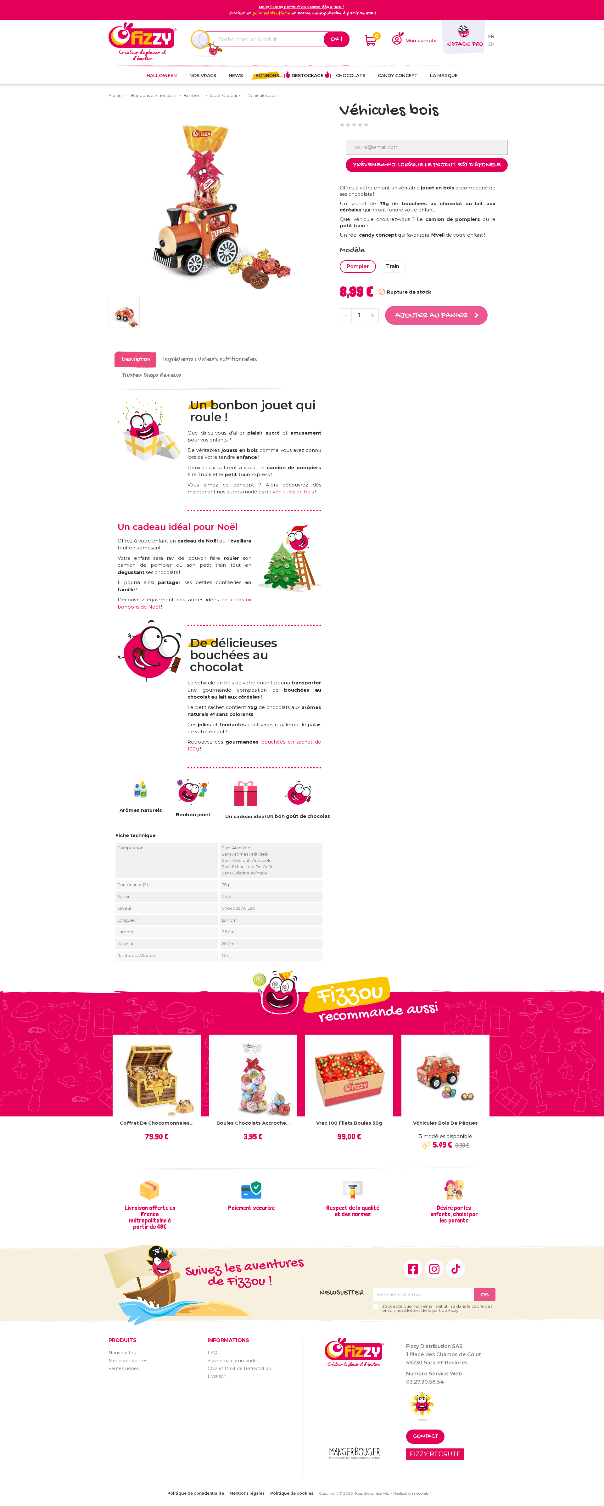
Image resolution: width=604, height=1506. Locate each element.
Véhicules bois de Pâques (445, 1123)
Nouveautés (122, 1353)
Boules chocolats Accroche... (253, 1123)
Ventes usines (124, 1368)
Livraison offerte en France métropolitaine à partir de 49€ (150, 1217)
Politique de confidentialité (195, 1493)
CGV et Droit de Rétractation (239, 1368)
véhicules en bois (293, 492)
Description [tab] (135, 359)
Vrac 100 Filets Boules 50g (349, 1123)
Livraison (217, 1376)
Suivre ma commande (232, 1360)
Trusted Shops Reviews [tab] (151, 375)
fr (491, 36)
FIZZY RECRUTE (435, 1454)
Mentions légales (247, 1493)
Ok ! (337, 39)
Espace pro (465, 44)
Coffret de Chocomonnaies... (156, 1123)
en (491, 44)
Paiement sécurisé (251, 1207)
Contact (425, 1436)
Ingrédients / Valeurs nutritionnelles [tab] (210, 359)
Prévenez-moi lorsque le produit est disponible (427, 165)
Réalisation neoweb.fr (412, 1493)
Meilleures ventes (128, 1360)
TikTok (455, 1268)
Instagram (434, 1268)
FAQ (212, 1353)
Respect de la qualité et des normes (352, 1211)
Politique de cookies (291, 1493)
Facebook (412, 1268)
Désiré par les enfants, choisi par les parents (454, 1214)
